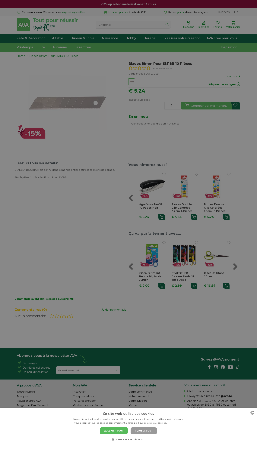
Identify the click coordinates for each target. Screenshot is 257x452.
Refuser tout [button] (144, 430)
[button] (128, 439)
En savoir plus (175, 422)
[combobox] (252, 413)
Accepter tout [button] (113, 430)
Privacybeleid (126, 445)
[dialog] (128, 430)
